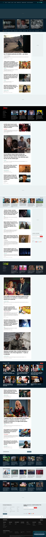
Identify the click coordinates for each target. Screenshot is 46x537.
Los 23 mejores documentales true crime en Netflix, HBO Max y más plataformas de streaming (23, 205)
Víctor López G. (7, 92)
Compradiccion (34, 525)
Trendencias (6, 240)
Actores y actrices (6, 90)
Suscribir (41, 236)
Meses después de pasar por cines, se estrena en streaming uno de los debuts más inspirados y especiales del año (39, 489)
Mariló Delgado (7, 71)
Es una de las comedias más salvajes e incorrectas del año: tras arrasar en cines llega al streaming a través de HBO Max (9, 26)
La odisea (11, 509)
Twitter (42, 2)
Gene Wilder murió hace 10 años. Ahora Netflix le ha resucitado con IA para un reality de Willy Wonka (14, 271)
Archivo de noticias (6, 451)
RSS (39, 241)
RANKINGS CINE (19, 2)
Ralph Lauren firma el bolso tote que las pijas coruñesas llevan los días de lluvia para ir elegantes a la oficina (11, 237)
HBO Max (18, 509)
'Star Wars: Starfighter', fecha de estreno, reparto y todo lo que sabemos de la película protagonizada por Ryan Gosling (6, 476)
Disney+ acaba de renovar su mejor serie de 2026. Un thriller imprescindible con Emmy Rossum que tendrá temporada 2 (11, 392)
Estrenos (5, 160)
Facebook (38, 2)
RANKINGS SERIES (24, 2)
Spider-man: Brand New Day (12, 511)
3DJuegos (10, 523)
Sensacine (16, 523)
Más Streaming (41, 481)
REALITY (12, 2)
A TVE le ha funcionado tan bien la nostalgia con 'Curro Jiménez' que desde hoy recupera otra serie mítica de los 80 (31, 271)
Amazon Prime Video (6, 170)
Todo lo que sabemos (6, 468)
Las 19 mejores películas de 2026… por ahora (16, 54)
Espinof (6, 363)
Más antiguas (29, 451)
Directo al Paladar (22, 523)
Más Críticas (41, 455)
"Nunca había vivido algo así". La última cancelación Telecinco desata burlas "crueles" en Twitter (23, 271)
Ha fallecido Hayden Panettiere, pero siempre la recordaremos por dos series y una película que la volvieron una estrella (31, 205)
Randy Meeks (6, 82)
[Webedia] (41, 0)
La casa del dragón (5, 511)
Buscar (41, 517)
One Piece (4, 113)
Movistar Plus (4, 508)
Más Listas (41, 197)
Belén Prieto (6, 162)
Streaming (4, 481)
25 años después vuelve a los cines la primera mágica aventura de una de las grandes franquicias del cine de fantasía (11, 250)
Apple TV (4, 509)
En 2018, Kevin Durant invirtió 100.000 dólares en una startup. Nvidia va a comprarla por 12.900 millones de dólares (11, 126)
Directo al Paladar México (22, 532)
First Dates (4, 266)
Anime (6, 108)
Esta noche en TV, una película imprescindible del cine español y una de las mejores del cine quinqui (11, 442)
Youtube (41, 2)
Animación (5, 68)
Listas (4, 197)
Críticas (5, 80)
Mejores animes (5, 112)
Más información (23, 536)
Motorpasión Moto (28, 524)
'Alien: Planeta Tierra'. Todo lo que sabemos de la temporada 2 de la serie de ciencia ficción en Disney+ (14, 476)
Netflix (10, 508)
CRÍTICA (6, 2)
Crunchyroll (4, 111)
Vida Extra (10, 524)
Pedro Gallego (7, 172)
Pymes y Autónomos (40, 524)
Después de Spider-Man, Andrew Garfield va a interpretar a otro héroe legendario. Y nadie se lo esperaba (16, 353)
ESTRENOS (9, 2)
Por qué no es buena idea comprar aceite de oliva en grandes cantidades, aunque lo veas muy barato (10, 308)
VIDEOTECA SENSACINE (30, 2)
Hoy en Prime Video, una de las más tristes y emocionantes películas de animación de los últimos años (10, 167)
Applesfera (4, 525)
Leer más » (8, 57)
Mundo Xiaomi (4, 527)
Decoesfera (34, 524)
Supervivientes (4, 267)
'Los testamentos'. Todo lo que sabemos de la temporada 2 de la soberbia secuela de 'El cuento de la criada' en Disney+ (31, 476)
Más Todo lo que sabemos (39, 468)
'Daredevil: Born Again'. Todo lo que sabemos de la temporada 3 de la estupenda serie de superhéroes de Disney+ (39, 476)
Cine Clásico (5, 253)
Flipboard (40, 2)
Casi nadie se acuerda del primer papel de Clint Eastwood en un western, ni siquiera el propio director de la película (16, 298)
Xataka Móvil (4, 524)
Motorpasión (6, 434)
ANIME (15, 2)
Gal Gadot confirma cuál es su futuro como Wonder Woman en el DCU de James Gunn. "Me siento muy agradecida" (11, 87)
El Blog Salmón (39, 523)
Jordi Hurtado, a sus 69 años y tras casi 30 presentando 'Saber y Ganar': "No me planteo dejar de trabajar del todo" (39, 271)
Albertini (6, 397)
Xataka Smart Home (5, 526)
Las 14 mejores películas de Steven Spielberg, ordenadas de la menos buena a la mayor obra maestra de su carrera (6, 205)
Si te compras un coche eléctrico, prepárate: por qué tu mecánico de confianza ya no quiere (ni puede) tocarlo (11, 431)
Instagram (37, 2)
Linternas (18, 511)
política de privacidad (32, 509)
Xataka (3, 523)
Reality (6, 263)
